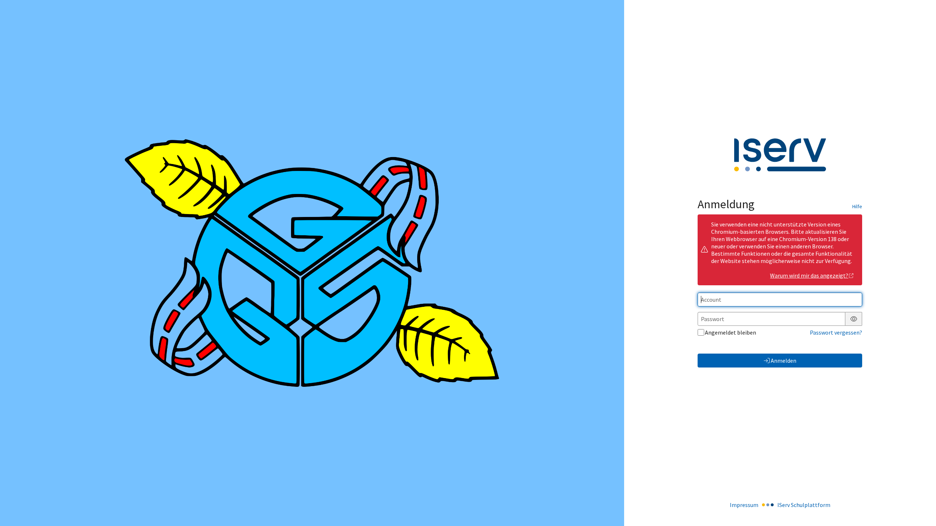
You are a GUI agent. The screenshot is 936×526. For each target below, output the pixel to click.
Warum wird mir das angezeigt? (809, 275)
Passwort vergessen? (836, 332)
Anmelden (783, 360)
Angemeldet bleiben (730, 332)
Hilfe (857, 206)
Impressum (744, 504)
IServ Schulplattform (803, 504)
